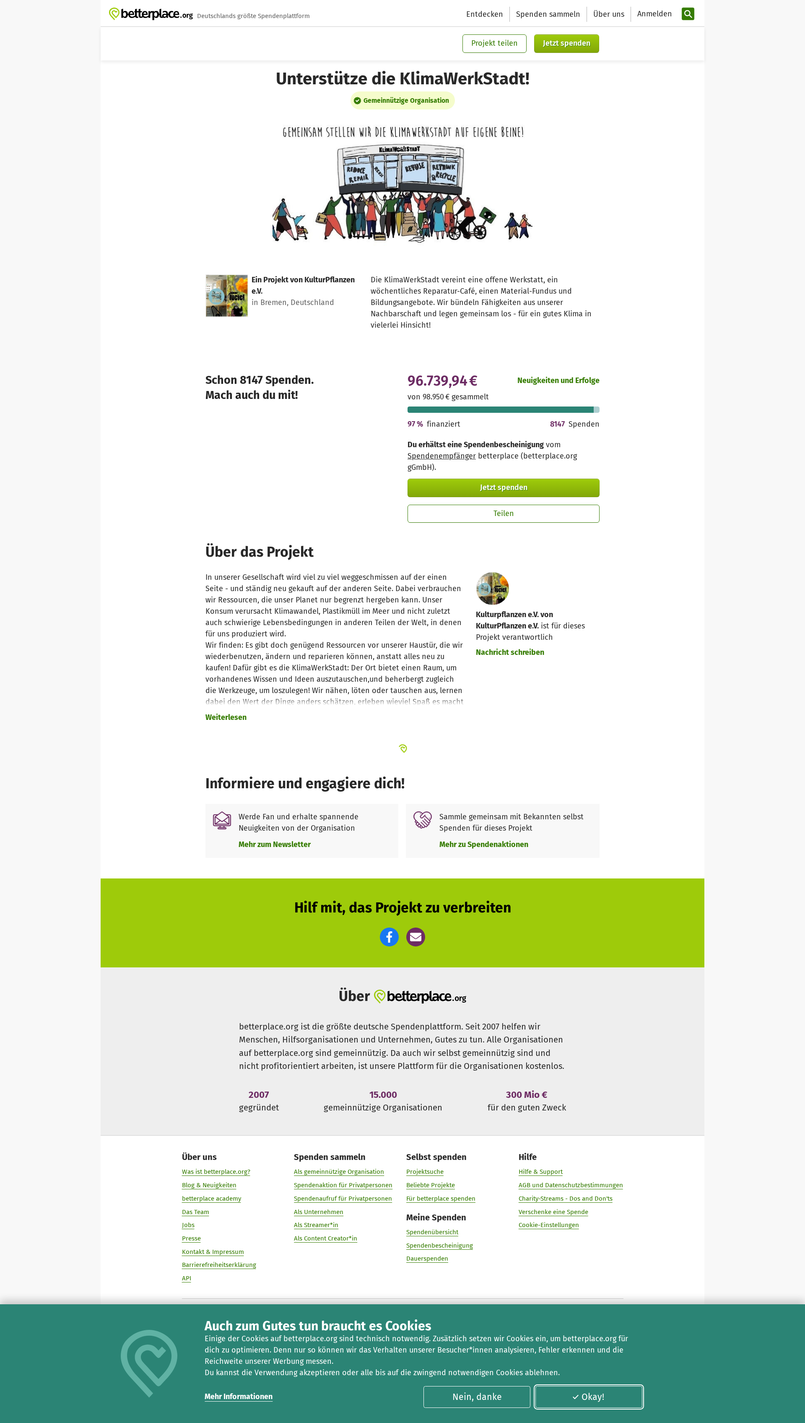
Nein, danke (477, 1397)
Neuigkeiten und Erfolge (558, 380)
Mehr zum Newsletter (275, 844)
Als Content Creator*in (325, 1238)
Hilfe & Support (541, 1171)
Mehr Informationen (239, 1396)
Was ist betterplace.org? (216, 1171)
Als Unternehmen (318, 1212)
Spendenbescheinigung (439, 1245)
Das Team (195, 1212)
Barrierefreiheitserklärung (219, 1265)
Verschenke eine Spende (553, 1212)
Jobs (188, 1225)
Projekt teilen (494, 43)
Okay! (593, 1397)
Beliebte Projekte (430, 1185)
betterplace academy (211, 1198)
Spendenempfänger (442, 456)
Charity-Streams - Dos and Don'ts (566, 1198)
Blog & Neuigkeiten (209, 1185)
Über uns (608, 14)
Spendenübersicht (432, 1232)
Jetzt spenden (566, 43)
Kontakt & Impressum (213, 1252)
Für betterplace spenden (440, 1198)
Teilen (503, 513)
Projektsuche (425, 1171)
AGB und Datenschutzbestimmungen (571, 1185)
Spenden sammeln (548, 14)
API (186, 1278)
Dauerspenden (427, 1258)
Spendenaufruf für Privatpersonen (343, 1198)
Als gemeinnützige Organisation (339, 1171)
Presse (191, 1238)
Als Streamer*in (316, 1225)
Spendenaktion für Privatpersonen (343, 1185)
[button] (389, 937)
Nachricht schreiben (510, 652)
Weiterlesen (226, 717)
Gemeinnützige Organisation (406, 100)
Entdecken (484, 14)
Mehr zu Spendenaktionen (483, 844)
